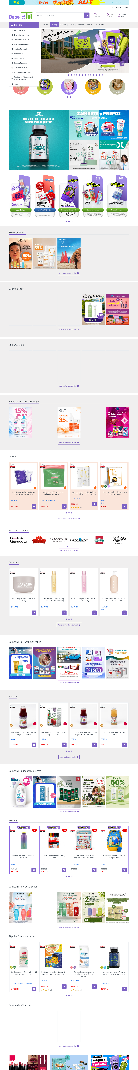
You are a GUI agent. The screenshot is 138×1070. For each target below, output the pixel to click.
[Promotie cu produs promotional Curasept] (69, 907)
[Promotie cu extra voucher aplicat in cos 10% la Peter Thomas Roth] (69, 1026)
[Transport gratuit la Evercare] (93, 663)
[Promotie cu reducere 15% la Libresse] (117, 422)
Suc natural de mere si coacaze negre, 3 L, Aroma (53, 734)
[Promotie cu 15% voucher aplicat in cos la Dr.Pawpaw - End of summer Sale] (20, 1026)
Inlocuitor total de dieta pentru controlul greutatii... (114, 493)
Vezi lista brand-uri (68, 550)
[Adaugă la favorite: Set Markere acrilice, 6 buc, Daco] (42, 829)
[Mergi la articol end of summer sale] (68, 75)
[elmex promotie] (114, 155)
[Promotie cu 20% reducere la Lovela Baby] (44, 310)
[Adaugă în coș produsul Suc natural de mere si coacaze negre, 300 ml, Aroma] (94, 745)
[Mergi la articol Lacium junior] (85, 75)
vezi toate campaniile (68, 273)
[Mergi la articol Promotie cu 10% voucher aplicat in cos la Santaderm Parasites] (93, 75)
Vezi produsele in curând (68, 625)
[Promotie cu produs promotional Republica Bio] (117, 907)
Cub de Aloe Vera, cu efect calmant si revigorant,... (53, 493)
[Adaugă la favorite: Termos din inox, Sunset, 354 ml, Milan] (11, 829)
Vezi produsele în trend (68, 518)
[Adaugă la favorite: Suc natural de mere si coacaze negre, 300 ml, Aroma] (72, 706)
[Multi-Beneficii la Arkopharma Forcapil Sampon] (93, 366)
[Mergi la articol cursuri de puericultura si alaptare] (90, 75)
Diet (102, 503)
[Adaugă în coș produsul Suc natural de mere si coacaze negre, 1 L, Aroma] (34, 745)
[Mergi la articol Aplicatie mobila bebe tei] (76, 75)
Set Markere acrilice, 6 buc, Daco (54, 857)
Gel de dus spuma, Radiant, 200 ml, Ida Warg (84, 599)
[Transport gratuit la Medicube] (20, 663)
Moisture (104, 609)
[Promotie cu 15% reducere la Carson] (93, 792)
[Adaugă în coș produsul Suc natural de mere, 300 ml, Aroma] (124, 745)
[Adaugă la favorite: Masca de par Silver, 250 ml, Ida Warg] (11, 572)
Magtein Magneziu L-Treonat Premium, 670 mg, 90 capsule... (114, 973)
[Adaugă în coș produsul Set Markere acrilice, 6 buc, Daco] (64, 870)
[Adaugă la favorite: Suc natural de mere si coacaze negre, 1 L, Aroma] (11, 706)
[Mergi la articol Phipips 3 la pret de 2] (99, 75)
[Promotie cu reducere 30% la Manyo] (93, 253)
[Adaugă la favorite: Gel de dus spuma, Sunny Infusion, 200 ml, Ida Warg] (41, 572)
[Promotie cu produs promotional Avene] (93, 422)
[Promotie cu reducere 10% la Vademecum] (44, 422)
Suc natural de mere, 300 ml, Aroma (114, 734)
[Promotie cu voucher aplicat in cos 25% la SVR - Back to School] (93, 310)
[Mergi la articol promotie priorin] (88, 75)
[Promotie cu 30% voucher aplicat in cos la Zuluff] (44, 1026)
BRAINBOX (75, 864)
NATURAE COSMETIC (48, 501)
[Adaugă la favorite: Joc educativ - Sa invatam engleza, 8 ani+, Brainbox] (72, 829)
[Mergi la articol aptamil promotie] (82, 75)
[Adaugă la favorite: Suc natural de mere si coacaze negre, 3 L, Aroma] (41, 706)
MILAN (13, 864)
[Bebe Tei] (21, 15)
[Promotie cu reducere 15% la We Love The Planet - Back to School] (20, 310)
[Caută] (86, 15)
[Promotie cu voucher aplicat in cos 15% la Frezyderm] (117, 253)
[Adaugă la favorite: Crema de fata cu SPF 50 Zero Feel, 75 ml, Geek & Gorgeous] (72, 465)
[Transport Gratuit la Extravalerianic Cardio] (117, 663)
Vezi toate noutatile (68, 757)
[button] (34, 613)
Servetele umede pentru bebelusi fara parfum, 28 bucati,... (84, 974)
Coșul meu (111, 15)
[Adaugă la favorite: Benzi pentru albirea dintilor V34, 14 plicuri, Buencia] (12, 465)
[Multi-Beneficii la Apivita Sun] (20, 366)
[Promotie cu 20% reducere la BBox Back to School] (117, 310)
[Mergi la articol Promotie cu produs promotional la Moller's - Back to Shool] (79, 75)
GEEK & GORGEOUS (78, 498)
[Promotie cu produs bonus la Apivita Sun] (69, 253)
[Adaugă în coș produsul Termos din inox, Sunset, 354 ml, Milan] (33, 870)
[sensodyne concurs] (99, 125)
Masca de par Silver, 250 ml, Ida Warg (23, 599)
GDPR (126, 7)
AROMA (13, 739)
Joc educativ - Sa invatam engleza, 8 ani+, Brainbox (84, 857)
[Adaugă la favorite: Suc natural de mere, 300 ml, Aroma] (102, 706)
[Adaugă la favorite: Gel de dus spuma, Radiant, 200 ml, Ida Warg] (72, 572)
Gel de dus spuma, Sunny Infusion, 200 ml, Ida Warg (53, 599)
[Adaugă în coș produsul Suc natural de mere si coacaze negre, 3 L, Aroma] (64, 745)
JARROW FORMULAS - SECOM (21, 983)
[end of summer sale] (69, 2)
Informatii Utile (116, 7)
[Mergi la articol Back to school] (71, 75)
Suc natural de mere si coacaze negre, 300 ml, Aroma (84, 734)
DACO (43, 864)
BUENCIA (14, 501)
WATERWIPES (75, 981)
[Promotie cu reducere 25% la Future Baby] (20, 792)
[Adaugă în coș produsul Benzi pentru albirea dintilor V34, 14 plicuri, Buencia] (34, 506)
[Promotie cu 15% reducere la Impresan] (20, 422)
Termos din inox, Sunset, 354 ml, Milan (23, 857)
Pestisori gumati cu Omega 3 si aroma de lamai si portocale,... (53, 973)
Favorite (97, 17)
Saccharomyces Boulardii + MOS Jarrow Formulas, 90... (24, 973)
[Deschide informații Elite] (12, 467)
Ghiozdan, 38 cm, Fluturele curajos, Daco (114, 857)
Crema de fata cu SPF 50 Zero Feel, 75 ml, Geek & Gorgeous (84, 493)
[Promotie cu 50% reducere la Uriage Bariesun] (20, 253)
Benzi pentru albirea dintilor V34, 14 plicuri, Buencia (23, 493)
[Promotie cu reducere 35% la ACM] (69, 422)
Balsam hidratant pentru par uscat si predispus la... (114, 599)
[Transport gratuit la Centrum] (44, 663)
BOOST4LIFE (105, 983)
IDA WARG (14, 607)
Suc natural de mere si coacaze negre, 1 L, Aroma (23, 734)
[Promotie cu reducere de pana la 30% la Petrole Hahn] (69, 792)
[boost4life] (39, 140)
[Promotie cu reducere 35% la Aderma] (44, 253)
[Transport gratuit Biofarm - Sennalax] (69, 662)
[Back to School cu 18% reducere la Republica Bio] (69, 310)
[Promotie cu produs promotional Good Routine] (84, 155)
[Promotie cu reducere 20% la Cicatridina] (44, 792)
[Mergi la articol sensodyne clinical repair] (96, 75)
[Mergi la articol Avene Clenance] (102, 75)
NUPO (103, 501)
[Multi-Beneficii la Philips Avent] (69, 366)
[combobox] (60, 15)
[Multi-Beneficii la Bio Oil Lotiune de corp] (117, 366)
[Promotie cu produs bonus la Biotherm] (20, 907)
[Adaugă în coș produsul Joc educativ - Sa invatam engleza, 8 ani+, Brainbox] (94, 870)
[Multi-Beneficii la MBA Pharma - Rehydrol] (44, 366)
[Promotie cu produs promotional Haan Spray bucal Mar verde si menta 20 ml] (93, 907)
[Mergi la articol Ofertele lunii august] (74, 75)
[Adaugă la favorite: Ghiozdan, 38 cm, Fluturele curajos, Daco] (102, 829)
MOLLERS (44, 981)
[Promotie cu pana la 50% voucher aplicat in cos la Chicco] (117, 792)
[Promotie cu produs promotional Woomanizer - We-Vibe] (44, 907)
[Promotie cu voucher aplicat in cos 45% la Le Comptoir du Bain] (117, 1026)
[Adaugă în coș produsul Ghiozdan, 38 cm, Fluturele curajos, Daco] (124, 870)
